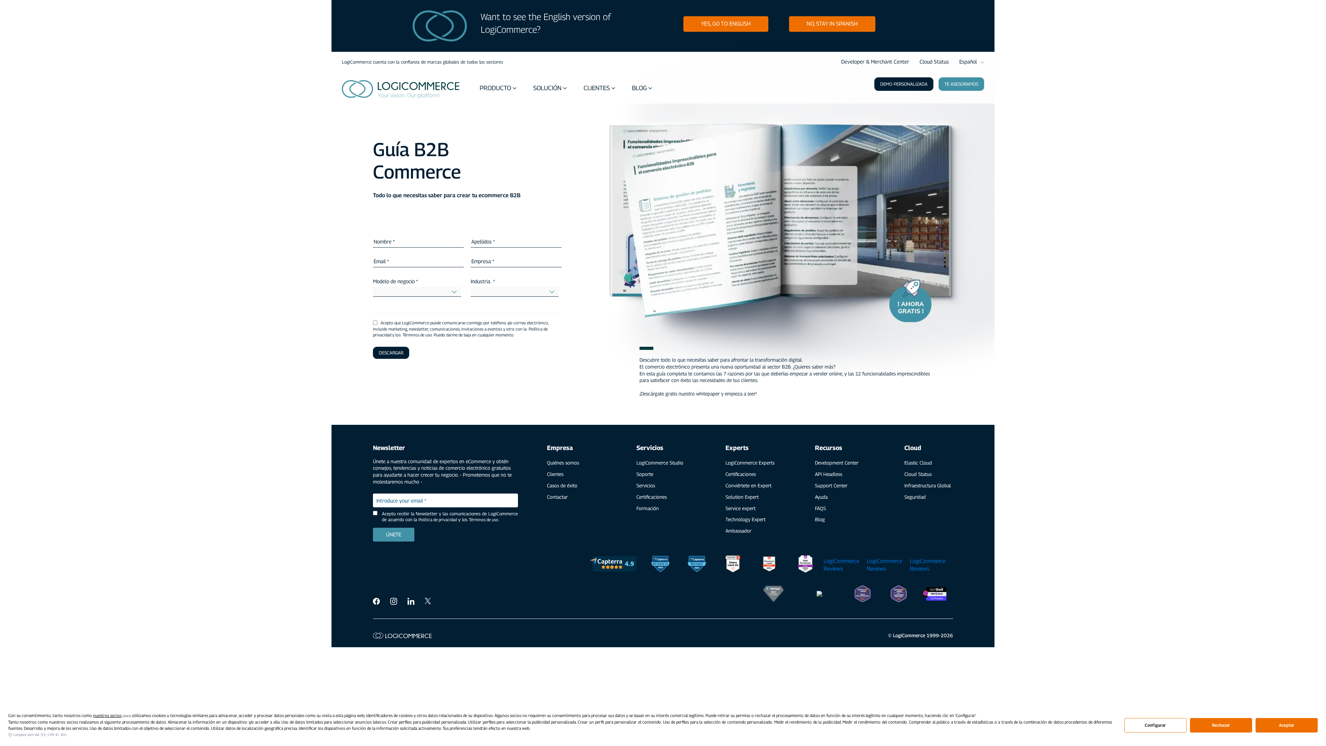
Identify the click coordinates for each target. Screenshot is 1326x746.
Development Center (836, 463)
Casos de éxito (562, 485)
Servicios (645, 485)
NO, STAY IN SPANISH (832, 23)
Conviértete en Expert (748, 485)
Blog (820, 519)
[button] (499, 88)
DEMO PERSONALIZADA (904, 84)
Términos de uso (483, 519)
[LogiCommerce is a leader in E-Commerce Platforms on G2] (769, 565)
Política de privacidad (438, 519)
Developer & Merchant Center (875, 61)
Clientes (555, 474)
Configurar (1155, 725)
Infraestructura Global (927, 485)
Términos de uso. (418, 334)
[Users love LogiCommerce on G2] (733, 565)
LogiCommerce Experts (750, 463)
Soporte (644, 474)
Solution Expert (742, 497)
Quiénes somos (563, 463)
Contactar (557, 497)
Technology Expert (746, 519)
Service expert (741, 508)
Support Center (831, 485)
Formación (647, 508)
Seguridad (915, 497)
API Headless (828, 474)
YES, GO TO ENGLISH (726, 23)
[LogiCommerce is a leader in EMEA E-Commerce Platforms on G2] (805, 565)
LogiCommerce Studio (659, 463)
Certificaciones (651, 497)
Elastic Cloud (918, 463)
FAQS (820, 508)
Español (968, 61)
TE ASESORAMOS (961, 84)
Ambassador (738, 531)
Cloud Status (934, 61)
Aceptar (1287, 725)
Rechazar (1221, 725)
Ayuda (821, 497)
